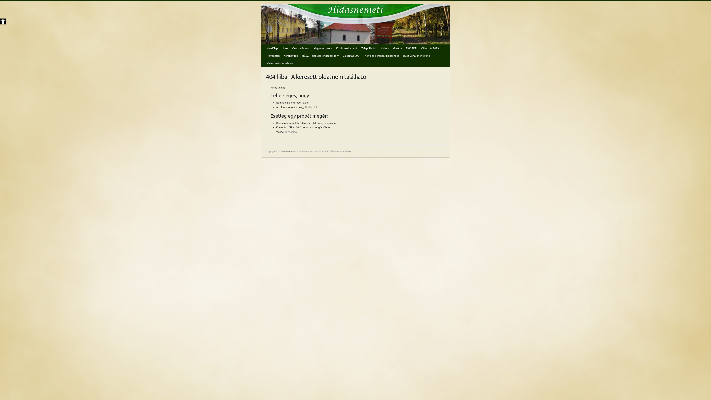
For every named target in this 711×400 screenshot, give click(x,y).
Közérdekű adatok (346, 48)
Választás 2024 (352, 55)
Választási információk (280, 63)
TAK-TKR (411, 48)
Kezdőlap (272, 48)
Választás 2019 (430, 48)
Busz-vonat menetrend (416, 55)
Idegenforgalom (322, 48)
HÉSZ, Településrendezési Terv (320, 55)
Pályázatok (273, 55)
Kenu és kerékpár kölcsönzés (382, 55)
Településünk (369, 48)
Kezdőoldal (290, 131)
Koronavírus (291, 55)
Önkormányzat (300, 48)
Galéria (397, 48)
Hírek (285, 48)
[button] (3, 21)
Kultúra (385, 48)
